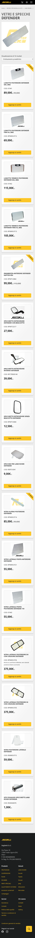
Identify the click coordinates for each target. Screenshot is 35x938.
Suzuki (20, 873)
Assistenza (4, 903)
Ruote (3, 877)
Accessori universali (7, 890)
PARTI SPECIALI (6, 883)
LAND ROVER (28, 8)
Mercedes (21, 890)
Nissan (20, 880)
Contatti (3, 906)
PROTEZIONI (5, 870)
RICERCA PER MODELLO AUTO (14, 8)
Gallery (20, 909)
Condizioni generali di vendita (10, 923)
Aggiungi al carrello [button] (14, 105)
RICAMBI (4, 880)
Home (3, 8)
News (20, 906)
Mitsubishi (21, 887)
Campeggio (5, 894)
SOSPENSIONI (5, 873)
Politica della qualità (7, 909)
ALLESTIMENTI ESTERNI (8, 887)
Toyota (20, 877)
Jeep (19, 883)
